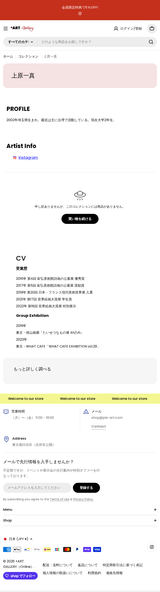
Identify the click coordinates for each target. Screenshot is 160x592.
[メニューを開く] (5, 28)
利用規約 (94, 573)
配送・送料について (58, 565)
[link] (98, 427)
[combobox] (80, 42)
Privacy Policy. (83, 499)
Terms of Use (59, 499)
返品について (88, 565)
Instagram (28, 157)
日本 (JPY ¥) (18, 539)
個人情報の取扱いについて (63, 573)
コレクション (28, 56)
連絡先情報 (114, 573)
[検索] (151, 41)
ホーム (8, 56)
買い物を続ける (80, 218)
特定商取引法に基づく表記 (123, 565)
